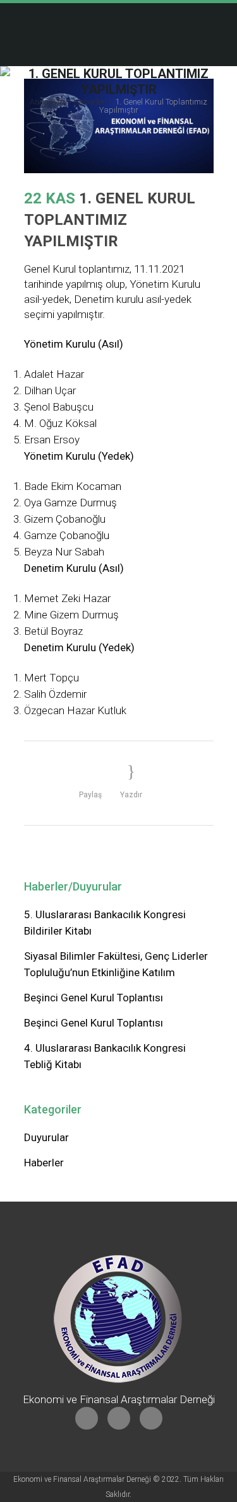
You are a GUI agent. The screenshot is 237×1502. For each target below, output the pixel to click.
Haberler (89, 101)
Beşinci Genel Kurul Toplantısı (93, 997)
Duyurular (46, 1137)
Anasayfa (47, 101)
